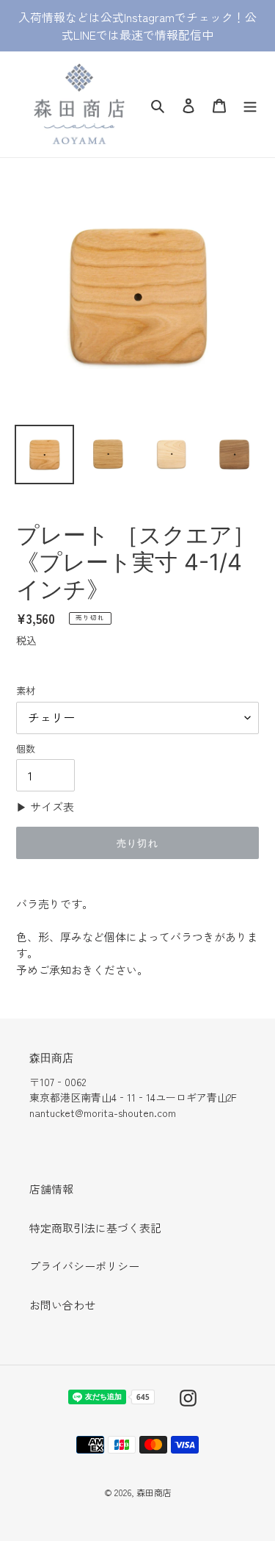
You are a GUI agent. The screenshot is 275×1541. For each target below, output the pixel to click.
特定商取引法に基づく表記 (95, 1227)
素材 (25, 690)
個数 (25, 748)
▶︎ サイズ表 (45, 806)
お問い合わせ (62, 1304)
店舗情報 (51, 1188)
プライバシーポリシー (84, 1266)
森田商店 (154, 1492)
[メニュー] (250, 104)
